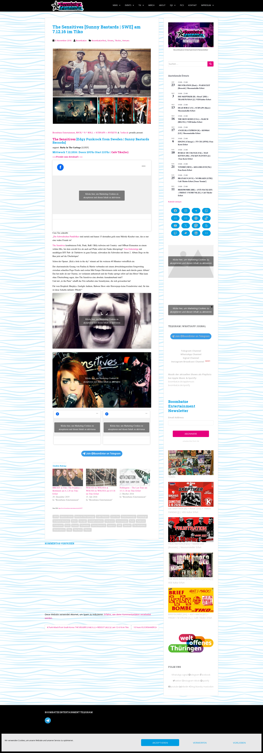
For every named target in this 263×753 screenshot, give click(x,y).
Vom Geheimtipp (131, 248)
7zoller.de (124, 132)
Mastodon (109, 712)
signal (185, 674)
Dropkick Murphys (61, 521)
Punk (132, 521)
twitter (178, 680)
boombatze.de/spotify (179, 385)
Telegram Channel (191, 350)
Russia (75, 525)
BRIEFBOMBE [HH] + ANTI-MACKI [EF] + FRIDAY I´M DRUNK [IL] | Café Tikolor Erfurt (195, 192)
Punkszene (58, 525)
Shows (110, 40)
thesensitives (59, 529)
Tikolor (118, 40)
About (162, 5)
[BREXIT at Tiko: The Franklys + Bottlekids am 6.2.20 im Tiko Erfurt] (68, 477)
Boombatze (81, 40)
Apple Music (178, 378)
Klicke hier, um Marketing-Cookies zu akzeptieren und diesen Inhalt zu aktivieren (101, 195)
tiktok (197, 680)
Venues (125, 40)
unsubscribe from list (191, 441)
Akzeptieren (160, 742)
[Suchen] (210, 64)
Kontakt (192, 5)
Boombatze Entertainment (64, 132)
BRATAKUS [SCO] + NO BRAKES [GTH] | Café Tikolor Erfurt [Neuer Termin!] (195, 180)
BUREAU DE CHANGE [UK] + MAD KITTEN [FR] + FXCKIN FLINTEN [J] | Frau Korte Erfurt (194, 156)
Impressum (206, 5)
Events (128, 5)
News (115, 5)
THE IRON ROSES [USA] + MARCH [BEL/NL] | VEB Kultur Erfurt (193, 120)
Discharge (142, 516)
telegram (195, 674)
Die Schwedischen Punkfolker (66, 236)
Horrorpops (122, 521)
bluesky (199, 686)
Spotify (192, 378)
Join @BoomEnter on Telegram (103, 453)
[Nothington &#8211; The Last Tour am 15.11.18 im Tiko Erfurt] (135, 477)
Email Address (176, 417)
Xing (193, 686)
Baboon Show (67, 516)
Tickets (171, 476)
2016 (56, 516)
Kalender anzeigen (174, 201)
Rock (67, 525)
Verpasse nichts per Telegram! (66, 720)
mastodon (208, 686)
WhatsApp (177, 674)
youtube (175, 686)
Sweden (127, 525)
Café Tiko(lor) (119, 152)
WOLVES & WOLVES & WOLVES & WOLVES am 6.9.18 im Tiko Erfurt (100, 490)
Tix (140, 5)
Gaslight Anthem (96, 521)
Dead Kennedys (128, 516)
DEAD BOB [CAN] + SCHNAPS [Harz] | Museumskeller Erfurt (194, 109)
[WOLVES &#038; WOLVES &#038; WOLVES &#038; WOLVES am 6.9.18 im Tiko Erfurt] (101, 477)
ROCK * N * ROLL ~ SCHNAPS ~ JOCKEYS (96, 132)
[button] (102, 72)
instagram (189, 680)
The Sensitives (64, 139)
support (111, 525)
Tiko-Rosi (78, 529)
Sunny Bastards (98, 525)
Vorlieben (239, 742)
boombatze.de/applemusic (181, 381)
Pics (182, 5)
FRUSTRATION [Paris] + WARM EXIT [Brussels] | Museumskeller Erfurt (194, 87)
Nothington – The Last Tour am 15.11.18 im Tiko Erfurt (133, 489)
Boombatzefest (99, 40)
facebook (205, 674)
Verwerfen (200, 742)
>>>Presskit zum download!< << (67, 156)
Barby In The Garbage (84, 516)
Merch (151, 5)
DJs (171, 5)
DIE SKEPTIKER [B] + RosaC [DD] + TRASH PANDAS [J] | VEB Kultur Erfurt (194, 98)
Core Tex (115, 516)
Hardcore (109, 521)
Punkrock (141, 521)
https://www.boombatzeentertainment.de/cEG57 (70, 508)
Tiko (69, 529)
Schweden (85, 525)
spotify (205, 680)
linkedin (184, 686)
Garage (82, 521)
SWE (119, 525)
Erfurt (74, 521)
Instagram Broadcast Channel (187, 361)
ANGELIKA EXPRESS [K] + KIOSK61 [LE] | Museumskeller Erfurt (194, 132)
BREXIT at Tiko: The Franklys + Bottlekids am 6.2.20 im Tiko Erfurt (67, 490)
